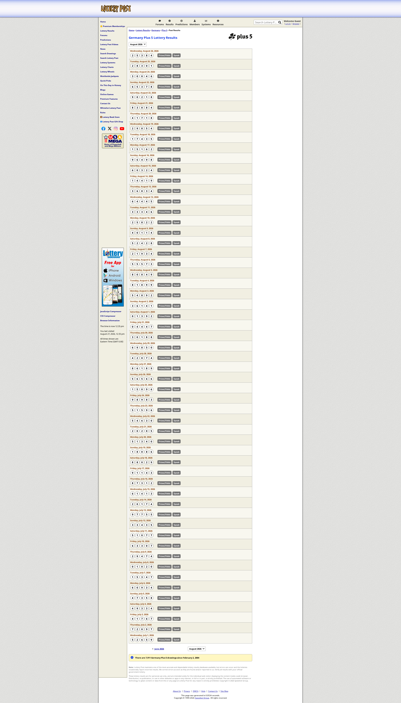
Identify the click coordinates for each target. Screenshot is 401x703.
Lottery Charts (107, 67)
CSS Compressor (107, 316)
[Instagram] (116, 128)
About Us (177, 691)
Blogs (102, 89)
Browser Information (110, 320)
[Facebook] (103, 128)
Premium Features (109, 99)
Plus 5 (164, 30)
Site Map (224, 691)
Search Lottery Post (109, 58)
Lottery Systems (107, 62)
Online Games (107, 94)
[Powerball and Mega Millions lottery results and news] (113, 147)
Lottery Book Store (111, 117)
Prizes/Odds (164, 55)
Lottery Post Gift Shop (112, 121)
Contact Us (105, 103)
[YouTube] (122, 128)
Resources (218, 24)
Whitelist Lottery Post (110, 108)
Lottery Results (107, 30)
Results (170, 24)
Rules (102, 112)
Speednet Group (202, 698)
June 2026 (159, 648)
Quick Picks (105, 80)
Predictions (181, 24)
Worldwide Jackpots (109, 76)
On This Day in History (110, 85)
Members (195, 24)
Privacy (187, 691)
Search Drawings (108, 53)
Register (296, 24)
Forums (160, 24)
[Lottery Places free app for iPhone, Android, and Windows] (113, 305)
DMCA (195, 691)
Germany (155, 30)
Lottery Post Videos (109, 44)
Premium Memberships (113, 26)
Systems (206, 24)
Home (103, 21)
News (102, 49)
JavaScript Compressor (110, 311)
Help (203, 691)
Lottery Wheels (107, 71)
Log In (288, 24)
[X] (110, 128)
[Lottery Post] (116, 8)
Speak (176, 55)
